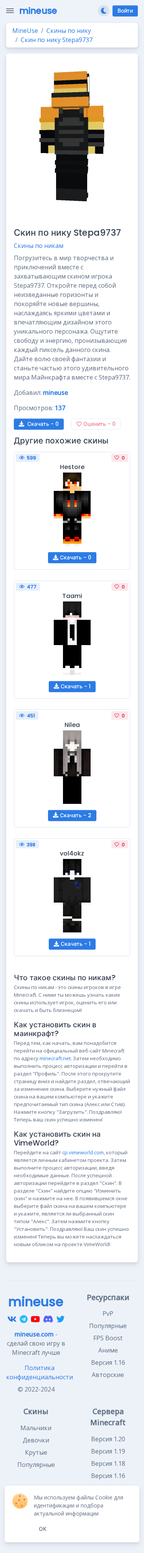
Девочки (36, 1440)
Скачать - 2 (74, 815)
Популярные (108, 1326)
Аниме (108, 1350)
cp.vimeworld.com (83, 1152)
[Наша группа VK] (12, 1318)
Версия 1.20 (108, 1439)
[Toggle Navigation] (10, 10)
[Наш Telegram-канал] (24, 1318)
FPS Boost (107, 1338)
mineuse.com (34, 1334)
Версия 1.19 (108, 1451)
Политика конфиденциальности (39, 1372)
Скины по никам (38, 245)
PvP (108, 1313)
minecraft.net (55, 1058)
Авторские (108, 1374)
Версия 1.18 (108, 1463)
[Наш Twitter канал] (60, 1318)
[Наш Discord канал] (48, 1318)
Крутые (36, 1452)
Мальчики (35, 1428)
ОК (42, 1529)
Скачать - (43, 424)
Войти (125, 11)
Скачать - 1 (75, 686)
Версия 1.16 (108, 1362)
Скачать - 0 (74, 557)
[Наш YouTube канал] (35, 1318)
